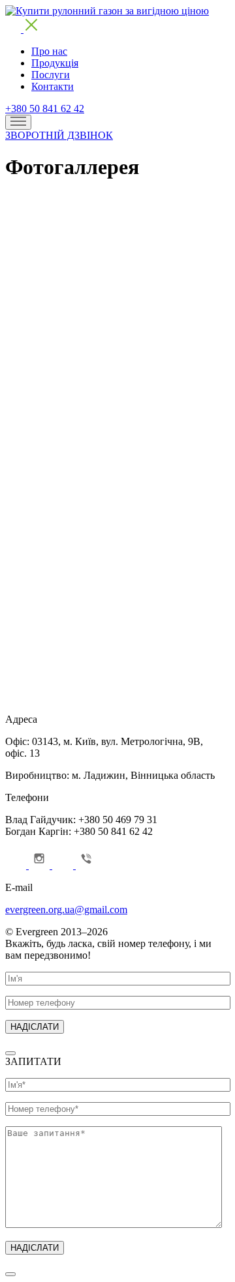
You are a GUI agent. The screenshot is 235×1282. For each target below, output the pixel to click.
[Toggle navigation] (18, 122)
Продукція (54, 62)
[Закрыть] (10, 1053)
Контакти (52, 86)
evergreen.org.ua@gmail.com (66, 909)
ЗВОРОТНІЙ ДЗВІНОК (59, 135)
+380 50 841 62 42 (44, 108)
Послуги (50, 74)
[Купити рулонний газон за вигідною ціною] (107, 10)
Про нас (49, 51)
